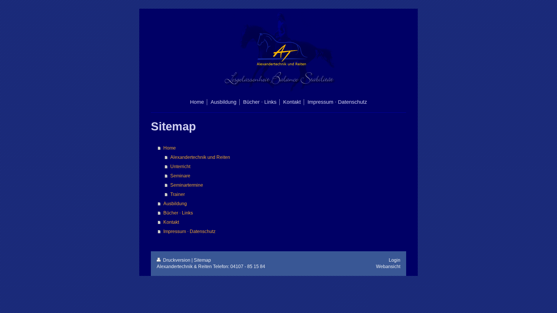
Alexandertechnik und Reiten (200, 157)
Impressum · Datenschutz (189, 231)
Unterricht (180, 166)
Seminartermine (186, 185)
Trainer (177, 194)
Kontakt (171, 222)
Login (394, 260)
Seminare (180, 175)
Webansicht (388, 266)
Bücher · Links (178, 212)
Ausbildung (175, 203)
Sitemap (202, 260)
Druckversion (176, 260)
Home (169, 147)
